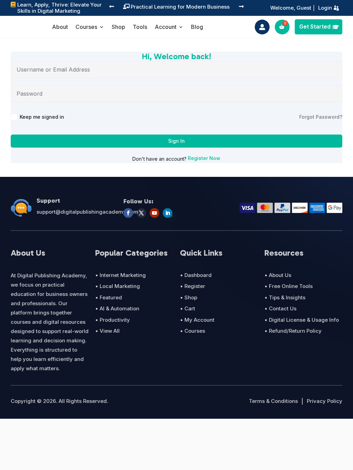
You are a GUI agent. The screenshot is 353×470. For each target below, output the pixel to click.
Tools (140, 27)
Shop (118, 27)
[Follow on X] (141, 213)
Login (325, 7)
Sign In (176, 141)
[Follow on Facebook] (128, 213)
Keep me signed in (42, 117)
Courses (86, 27)
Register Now (204, 158)
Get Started (315, 26)
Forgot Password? (320, 117)
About (60, 27)
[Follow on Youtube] (154, 213)
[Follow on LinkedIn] (167, 213)
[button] (111, 7)
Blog (197, 27)
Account (165, 27)
